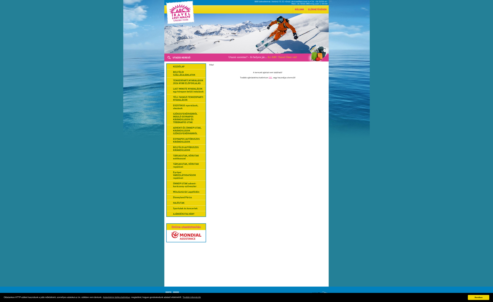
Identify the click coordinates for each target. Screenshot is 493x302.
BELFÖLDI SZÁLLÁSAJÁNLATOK (184, 73)
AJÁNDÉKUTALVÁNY (183, 213)
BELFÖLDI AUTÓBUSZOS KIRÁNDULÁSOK (186, 148)
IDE (270, 77)
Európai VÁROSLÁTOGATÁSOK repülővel (184, 175)
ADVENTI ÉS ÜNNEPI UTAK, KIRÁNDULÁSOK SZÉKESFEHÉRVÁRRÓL (187, 130)
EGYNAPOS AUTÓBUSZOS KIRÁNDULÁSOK (186, 140)
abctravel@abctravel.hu (300, 1)
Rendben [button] (479, 297)
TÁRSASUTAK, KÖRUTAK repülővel (186, 165)
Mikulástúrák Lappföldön (186, 191)
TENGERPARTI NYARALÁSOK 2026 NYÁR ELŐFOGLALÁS (188, 82)
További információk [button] (192, 297)
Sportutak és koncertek (185, 208)
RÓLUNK (299, 9)
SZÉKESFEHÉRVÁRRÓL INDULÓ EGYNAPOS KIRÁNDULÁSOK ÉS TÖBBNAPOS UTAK (185, 118)
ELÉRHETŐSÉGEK (317, 9)
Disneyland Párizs (182, 197)
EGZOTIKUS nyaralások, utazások (185, 107)
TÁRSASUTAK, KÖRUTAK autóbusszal (186, 157)
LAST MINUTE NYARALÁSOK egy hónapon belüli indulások (188, 90)
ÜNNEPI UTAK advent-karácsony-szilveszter (185, 185)
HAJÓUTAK (178, 202)
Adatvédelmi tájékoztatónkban (116, 297)
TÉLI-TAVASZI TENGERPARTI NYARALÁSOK (188, 98)
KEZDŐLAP (178, 66)
